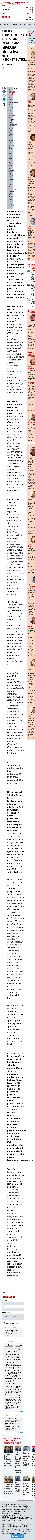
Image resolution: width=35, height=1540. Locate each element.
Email (4, 1307)
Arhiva (17, 2)
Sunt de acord (17, 1536)
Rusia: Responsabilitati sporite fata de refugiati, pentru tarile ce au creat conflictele (14, 197)
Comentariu (6, 1313)
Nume (4, 1301)
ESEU (29, 25)
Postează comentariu (11, 1323)
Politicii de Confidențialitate (12, 1520)
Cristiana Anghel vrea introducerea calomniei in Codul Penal (13, 124)
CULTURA (22, 25)
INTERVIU (13, 25)
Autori (23, 2)
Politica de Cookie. (21, 1533)
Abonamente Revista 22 (6, 8)
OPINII (5, 25)
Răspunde (20, 1338)
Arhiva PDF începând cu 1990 (6, 4)
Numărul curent (10, 3)
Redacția (30, 2)
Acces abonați (4, 12)
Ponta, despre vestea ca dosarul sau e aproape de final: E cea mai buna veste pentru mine (11, 147)
